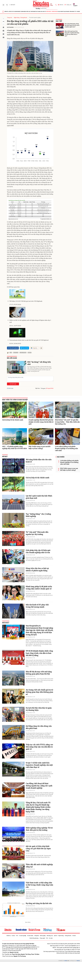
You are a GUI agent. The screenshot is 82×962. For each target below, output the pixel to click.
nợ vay (29, 352)
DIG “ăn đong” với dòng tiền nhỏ (39, 363)
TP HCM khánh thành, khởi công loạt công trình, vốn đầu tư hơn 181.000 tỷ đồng (39, 653)
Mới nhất (13, 4)
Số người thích (49, 388)
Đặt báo (61, 4)
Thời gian (43, 388)
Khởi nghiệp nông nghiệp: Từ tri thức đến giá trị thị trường (39, 829)
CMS (66, 960)
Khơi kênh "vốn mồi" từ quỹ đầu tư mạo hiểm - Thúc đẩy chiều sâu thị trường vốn (67, 422)
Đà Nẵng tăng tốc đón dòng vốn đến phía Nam (39, 727)
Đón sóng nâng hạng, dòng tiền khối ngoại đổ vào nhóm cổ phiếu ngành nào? (72, 25)
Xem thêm (28, 922)
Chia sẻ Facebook (13, 348)
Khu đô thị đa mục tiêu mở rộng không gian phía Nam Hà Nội (39, 673)
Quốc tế (44, 11)
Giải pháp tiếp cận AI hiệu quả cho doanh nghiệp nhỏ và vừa (38, 551)
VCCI (13, 11)
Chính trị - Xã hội (8, 11)
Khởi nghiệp (33, 11)
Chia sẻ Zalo (25, 348)
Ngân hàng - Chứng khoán (51, 11)
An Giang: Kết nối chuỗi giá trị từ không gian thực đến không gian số (39, 692)
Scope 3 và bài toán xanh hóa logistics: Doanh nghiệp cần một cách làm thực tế (39, 765)
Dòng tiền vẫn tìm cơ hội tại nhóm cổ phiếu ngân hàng (37, 569)
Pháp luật (28, 11)
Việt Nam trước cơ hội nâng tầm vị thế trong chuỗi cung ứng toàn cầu (39, 885)
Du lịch (59, 11)
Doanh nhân (23, 11)
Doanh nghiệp (17, 11)
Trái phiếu (16, 352)
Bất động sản (39, 11)
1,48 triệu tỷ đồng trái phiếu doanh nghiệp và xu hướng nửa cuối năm (66, 448)
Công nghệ (71, 11)
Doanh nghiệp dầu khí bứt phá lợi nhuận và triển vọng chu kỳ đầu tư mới (41, 422)
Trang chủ (9, 17)
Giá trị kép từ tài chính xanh (12, 420)
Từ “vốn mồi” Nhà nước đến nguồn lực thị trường (37, 533)
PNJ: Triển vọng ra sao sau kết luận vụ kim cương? (39, 447)
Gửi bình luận (13, 384)
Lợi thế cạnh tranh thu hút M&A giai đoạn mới (39, 497)
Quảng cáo (68, 4)
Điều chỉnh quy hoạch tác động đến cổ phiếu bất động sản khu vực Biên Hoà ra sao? (72, 34)
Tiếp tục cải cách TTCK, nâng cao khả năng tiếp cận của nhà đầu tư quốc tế (39, 747)
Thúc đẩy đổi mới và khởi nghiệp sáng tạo (39, 865)
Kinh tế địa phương (65, 11)
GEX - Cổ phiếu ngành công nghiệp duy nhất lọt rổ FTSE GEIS (14, 447)
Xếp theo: (37, 388)
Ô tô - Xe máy (77, 11)
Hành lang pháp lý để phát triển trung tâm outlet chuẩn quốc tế (39, 588)
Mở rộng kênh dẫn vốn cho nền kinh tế (38, 461)
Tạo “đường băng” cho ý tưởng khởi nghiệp (38, 515)
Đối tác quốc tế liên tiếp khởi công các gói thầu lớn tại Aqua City (38, 848)
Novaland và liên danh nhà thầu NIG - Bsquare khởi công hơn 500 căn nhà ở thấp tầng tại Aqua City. (38, 856)
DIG (10, 352)
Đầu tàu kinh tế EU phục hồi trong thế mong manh (37, 606)
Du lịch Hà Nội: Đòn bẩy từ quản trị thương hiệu (39, 709)
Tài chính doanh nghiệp (35, 17)
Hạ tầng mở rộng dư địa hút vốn (39, 903)
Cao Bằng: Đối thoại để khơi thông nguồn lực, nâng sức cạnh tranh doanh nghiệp (39, 785)
